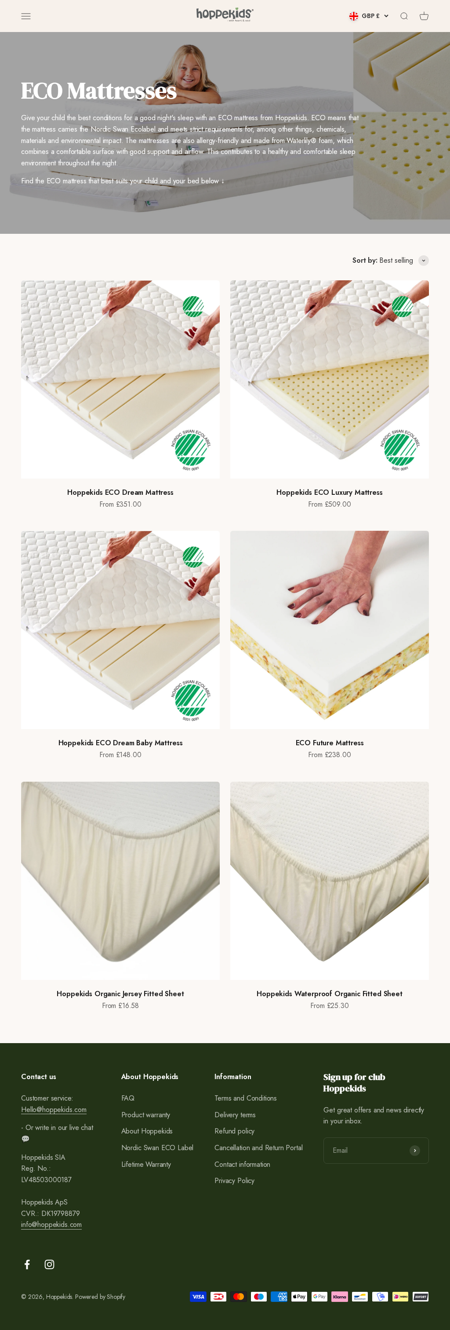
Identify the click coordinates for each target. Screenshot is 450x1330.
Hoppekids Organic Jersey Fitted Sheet (120, 994)
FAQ (128, 1098)
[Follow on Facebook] (27, 1264)
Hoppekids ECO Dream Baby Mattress (120, 743)
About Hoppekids (147, 1131)
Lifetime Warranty (146, 1164)
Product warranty (145, 1115)
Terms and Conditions (245, 1098)
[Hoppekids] (225, 16)
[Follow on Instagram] (49, 1264)
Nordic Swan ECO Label (157, 1148)
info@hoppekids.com (51, 1224)
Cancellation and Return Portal (258, 1148)
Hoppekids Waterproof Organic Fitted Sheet (329, 994)
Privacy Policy (234, 1181)
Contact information (242, 1164)
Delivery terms (235, 1115)
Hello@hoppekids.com (54, 1110)
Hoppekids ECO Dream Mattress (120, 492)
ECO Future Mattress (330, 743)
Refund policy (234, 1131)
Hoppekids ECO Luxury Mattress (329, 492)
